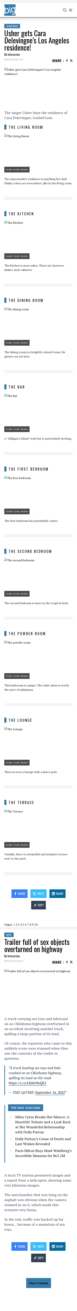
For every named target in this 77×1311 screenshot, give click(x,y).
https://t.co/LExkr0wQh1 (27, 1082)
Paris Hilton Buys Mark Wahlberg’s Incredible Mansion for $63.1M (43, 1153)
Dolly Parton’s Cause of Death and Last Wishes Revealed (43, 1141)
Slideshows (12, 26)
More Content (38, 1283)
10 (36, 924)
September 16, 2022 (50, 1092)
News (8, 934)
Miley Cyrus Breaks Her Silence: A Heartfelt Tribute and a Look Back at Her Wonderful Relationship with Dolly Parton (43, 1124)
